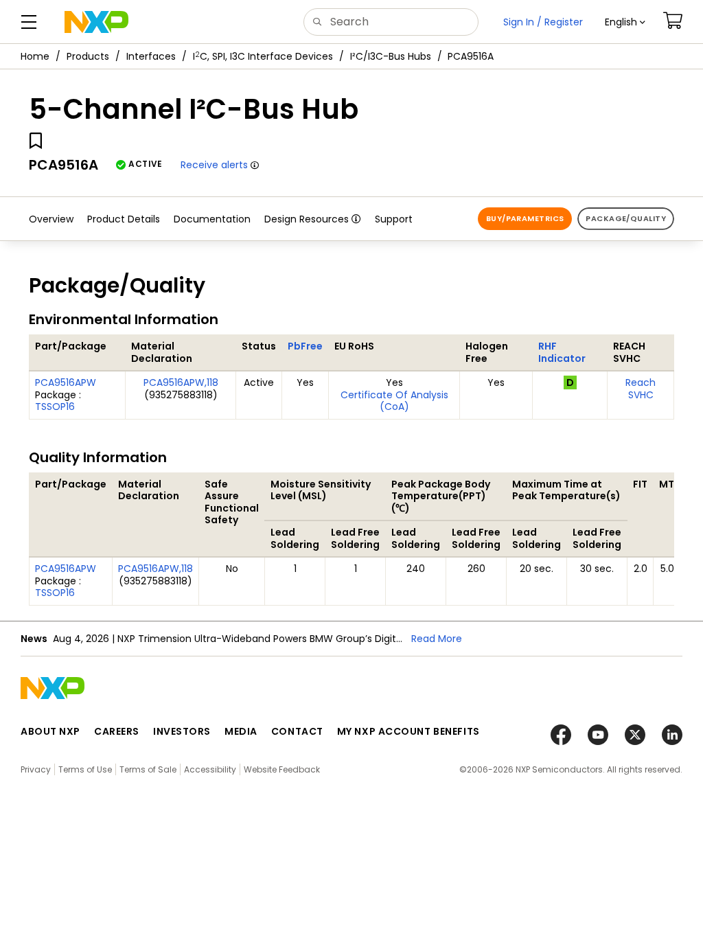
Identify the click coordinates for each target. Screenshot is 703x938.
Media (240, 731)
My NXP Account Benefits (408, 731)
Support (394, 219)
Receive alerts (214, 165)
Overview (51, 219)
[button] (625, 22)
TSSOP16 (55, 406)
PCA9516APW (65, 382)
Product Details (123, 219)
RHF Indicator (562, 352)
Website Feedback (282, 769)
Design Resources (306, 219)
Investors (182, 731)
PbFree (305, 346)
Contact (297, 731)
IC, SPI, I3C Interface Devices (263, 56)
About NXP (50, 731)
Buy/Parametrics (525, 218)
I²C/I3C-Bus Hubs (390, 56)
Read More (436, 638)
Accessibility (210, 769)
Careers (116, 731)
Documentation (212, 219)
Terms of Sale (147, 769)
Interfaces (151, 56)
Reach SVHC (640, 389)
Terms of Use (85, 769)
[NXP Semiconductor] (96, 22)
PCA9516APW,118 (180, 382)
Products (88, 56)
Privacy (36, 769)
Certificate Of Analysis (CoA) (394, 401)
